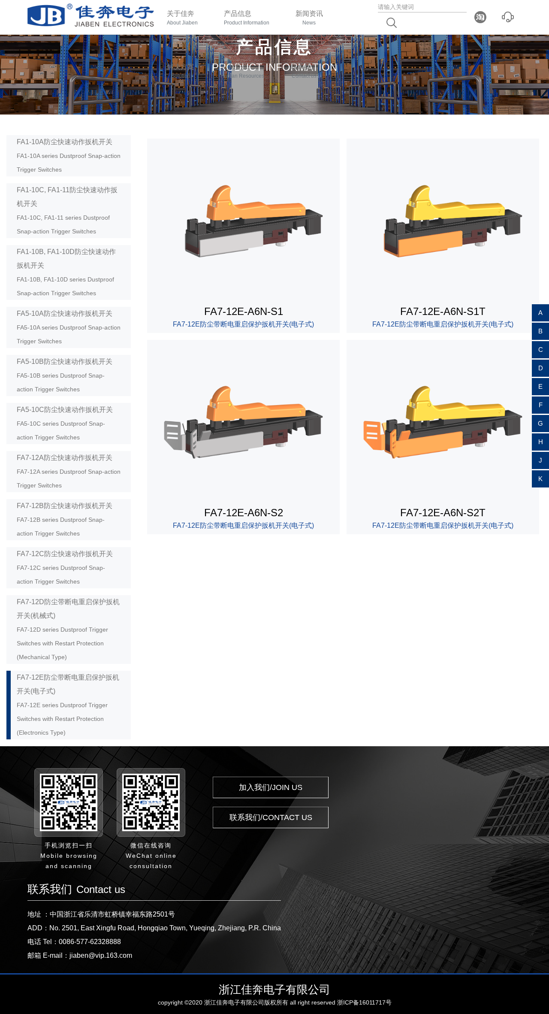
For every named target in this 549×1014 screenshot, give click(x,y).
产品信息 (246, 18)
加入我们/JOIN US (270, 787)
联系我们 (304, 71)
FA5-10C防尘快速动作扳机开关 (65, 423)
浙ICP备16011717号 (364, 1002)
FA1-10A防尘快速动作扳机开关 (69, 155)
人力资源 (242, 71)
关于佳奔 (182, 18)
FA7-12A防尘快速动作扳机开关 (69, 471)
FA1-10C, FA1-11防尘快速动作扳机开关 (67, 210)
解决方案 (180, 71)
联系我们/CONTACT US (270, 817)
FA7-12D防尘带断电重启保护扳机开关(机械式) (68, 629)
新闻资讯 (309, 18)
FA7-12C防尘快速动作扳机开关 (65, 567)
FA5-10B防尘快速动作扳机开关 (64, 375)
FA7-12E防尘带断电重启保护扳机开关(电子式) (68, 705)
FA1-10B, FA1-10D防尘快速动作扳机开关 (66, 272)
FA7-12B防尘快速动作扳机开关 (64, 519)
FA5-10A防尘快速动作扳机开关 (69, 327)
